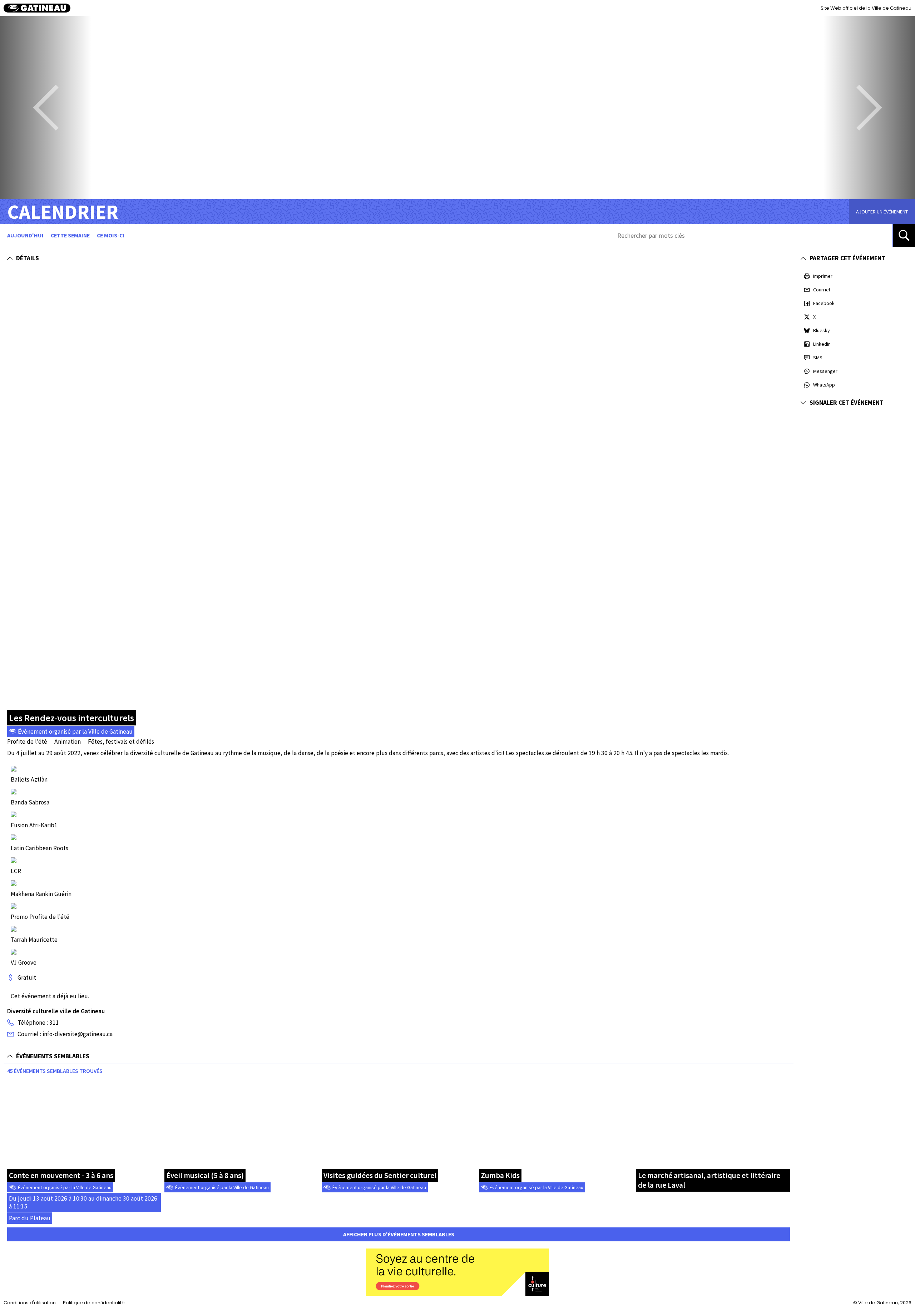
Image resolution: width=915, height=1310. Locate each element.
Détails (27, 258)
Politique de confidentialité (94, 1302)
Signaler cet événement (847, 403)
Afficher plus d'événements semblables (398, 1234)
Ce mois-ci (110, 235)
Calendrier (62, 211)
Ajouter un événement (882, 211)
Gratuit (27, 977)
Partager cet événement (847, 258)
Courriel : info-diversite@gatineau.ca (65, 1034)
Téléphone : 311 (38, 1022)
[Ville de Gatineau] (37, 8)
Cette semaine (70, 235)
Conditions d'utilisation (30, 1302)
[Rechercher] (904, 236)
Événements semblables (52, 1056)
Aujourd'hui (25, 235)
